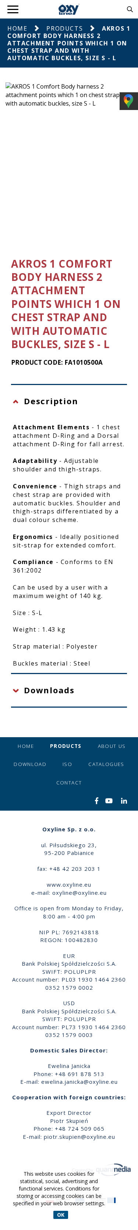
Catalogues (106, 764)
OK (60, 1214)
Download (30, 764)
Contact (69, 782)
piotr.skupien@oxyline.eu (79, 1136)
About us (112, 746)
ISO (67, 764)
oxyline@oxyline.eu (79, 892)
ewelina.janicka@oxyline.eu (79, 1081)
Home (17, 28)
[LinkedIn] (124, 801)
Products (64, 28)
